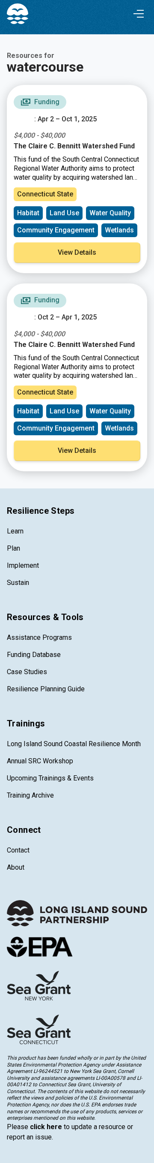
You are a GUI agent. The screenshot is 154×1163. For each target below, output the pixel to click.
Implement (23, 565)
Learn (15, 531)
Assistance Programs (39, 637)
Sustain (18, 582)
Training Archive (30, 795)
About (15, 867)
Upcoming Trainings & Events (50, 778)
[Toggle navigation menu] (138, 14)
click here (46, 1127)
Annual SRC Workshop (40, 761)
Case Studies (27, 672)
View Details (77, 252)
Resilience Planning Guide (46, 689)
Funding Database (34, 655)
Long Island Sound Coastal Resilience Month (74, 744)
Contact (18, 850)
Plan (13, 548)
